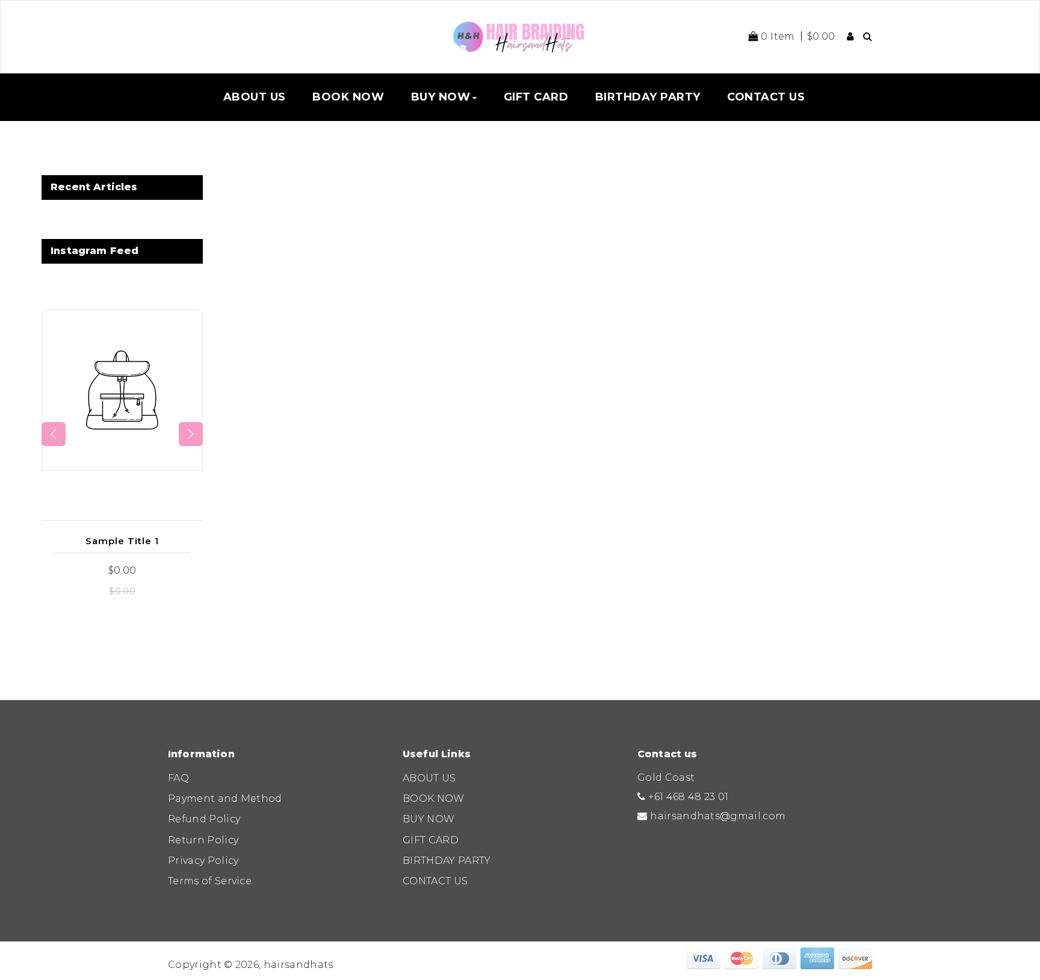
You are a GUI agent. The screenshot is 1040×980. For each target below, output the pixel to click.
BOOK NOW (434, 798)
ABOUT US (429, 778)
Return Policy (203, 840)
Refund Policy (204, 819)
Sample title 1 (122, 541)
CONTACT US (435, 881)
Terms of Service (210, 881)
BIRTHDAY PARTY (447, 860)
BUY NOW (428, 819)
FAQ (178, 778)
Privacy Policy (203, 860)
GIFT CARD (431, 840)
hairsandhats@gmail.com (717, 816)
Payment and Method (225, 798)
